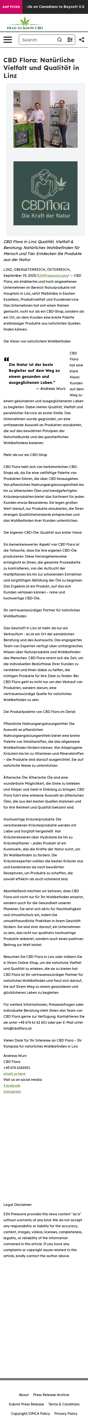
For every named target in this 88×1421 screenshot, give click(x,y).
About (24, 1395)
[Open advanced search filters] (70, 40)
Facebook (11, 1085)
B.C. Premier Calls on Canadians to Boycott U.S (43, 7)
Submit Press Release (26, 1404)
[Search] (59, 40)
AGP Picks (11, 7)
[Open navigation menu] (7, 39)
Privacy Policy (65, 1413)
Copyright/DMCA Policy (30, 1413)
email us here (14, 1073)
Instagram (12, 1091)
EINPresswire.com (52, 275)
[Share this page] (82, 39)
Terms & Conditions (63, 1404)
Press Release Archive (51, 1395)
